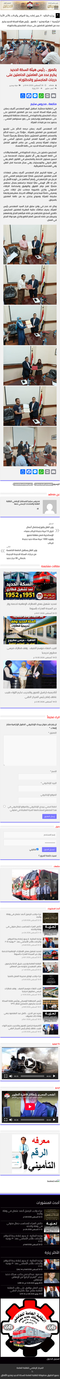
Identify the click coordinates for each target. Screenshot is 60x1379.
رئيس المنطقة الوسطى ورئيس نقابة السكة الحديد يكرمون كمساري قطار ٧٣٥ (21, 1002)
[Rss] (32, 1371)
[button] (30, 1063)
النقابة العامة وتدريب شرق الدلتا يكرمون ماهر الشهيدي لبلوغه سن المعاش (23, 965)
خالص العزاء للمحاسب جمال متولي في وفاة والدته (23, 928)
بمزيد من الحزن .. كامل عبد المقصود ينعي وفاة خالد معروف (22, 1014)
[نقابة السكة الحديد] (30, 5)
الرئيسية (56, 22)
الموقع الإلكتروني (48, 795)
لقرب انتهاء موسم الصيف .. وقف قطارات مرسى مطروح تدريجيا (23, 990)
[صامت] (10, 1076)
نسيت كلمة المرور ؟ (47, 856)
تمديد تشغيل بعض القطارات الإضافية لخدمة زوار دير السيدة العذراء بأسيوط (32, 606)
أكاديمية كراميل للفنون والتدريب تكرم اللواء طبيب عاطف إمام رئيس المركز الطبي (31, 694)
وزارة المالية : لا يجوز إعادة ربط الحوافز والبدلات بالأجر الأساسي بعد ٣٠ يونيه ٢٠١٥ (23, 940)
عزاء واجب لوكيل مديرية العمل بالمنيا (24, 976)
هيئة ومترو (44, 22)
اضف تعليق (49, 88)
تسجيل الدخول (53, 1359)
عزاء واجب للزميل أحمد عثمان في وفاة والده (23, 915)
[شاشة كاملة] (5, 1076)
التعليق (52, 733)
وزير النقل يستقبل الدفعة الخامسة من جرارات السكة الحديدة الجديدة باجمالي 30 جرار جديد (21, 552)
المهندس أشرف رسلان (44, 484)
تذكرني (32, 849)
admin (51, 85)
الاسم (53, 771)
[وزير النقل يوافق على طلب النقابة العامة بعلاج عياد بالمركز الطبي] (51, 1291)
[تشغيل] (54, 1076)
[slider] (32, 1076)
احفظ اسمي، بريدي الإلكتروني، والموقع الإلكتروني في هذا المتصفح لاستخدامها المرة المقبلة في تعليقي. (32, 808)
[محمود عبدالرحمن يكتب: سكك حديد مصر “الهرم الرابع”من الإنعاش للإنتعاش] (51, 1278)
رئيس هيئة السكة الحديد (23, 484)
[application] (30, 1063)
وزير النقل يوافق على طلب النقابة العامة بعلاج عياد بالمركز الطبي (24, 1289)
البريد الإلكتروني (49, 783)
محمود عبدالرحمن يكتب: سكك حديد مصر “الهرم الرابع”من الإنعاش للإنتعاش (23, 1277)
